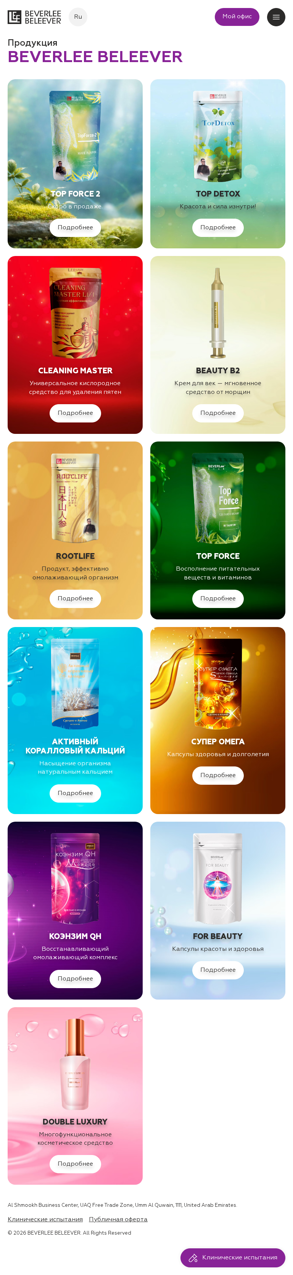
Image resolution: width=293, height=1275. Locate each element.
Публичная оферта (118, 1220)
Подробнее (75, 228)
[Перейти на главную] (34, 17)
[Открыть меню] (276, 17)
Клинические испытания (45, 1220)
